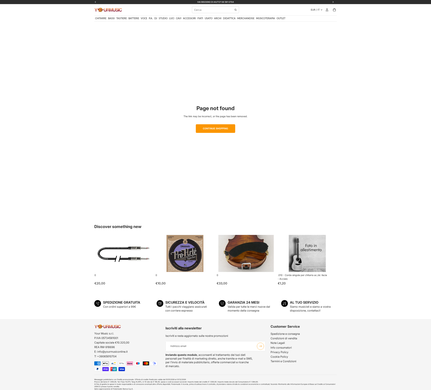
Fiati (200, 18)
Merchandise (245, 18)
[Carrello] (334, 9)
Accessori (189, 18)
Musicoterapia (265, 18)
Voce (144, 18)
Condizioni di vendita (284, 338)
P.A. (151, 18)
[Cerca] (235, 9)
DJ (155, 18)
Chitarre (100, 18)
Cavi (178, 18)
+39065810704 (107, 356)
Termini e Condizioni (283, 361)
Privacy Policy (279, 352)
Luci (171, 18)
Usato (208, 18)
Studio (163, 18)
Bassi (111, 18)
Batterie (133, 18)
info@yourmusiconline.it (112, 351)
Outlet (281, 18)
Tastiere (121, 18)
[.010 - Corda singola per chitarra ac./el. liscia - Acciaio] (307, 253)
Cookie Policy (279, 356)
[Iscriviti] (260, 346)
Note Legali (278, 343)
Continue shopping (215, 128)
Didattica (229, 18)
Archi (217, 18)
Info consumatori (281, 347)
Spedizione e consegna (285, 333)
